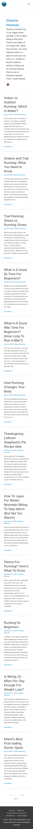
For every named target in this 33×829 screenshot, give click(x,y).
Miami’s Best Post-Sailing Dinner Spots (13, 743)
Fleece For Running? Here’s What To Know (16, 566)
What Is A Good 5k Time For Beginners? (15, 274)
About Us (12, 810)
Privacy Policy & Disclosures (16, 813)
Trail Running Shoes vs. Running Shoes (15, 220)
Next (16, 799)
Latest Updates (22, 815)
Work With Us (10, 815)
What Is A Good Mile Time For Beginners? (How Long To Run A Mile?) (15, 331)
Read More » (8, 147)
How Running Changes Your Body (14, 387)
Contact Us (20, 810)
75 (22, 795)
